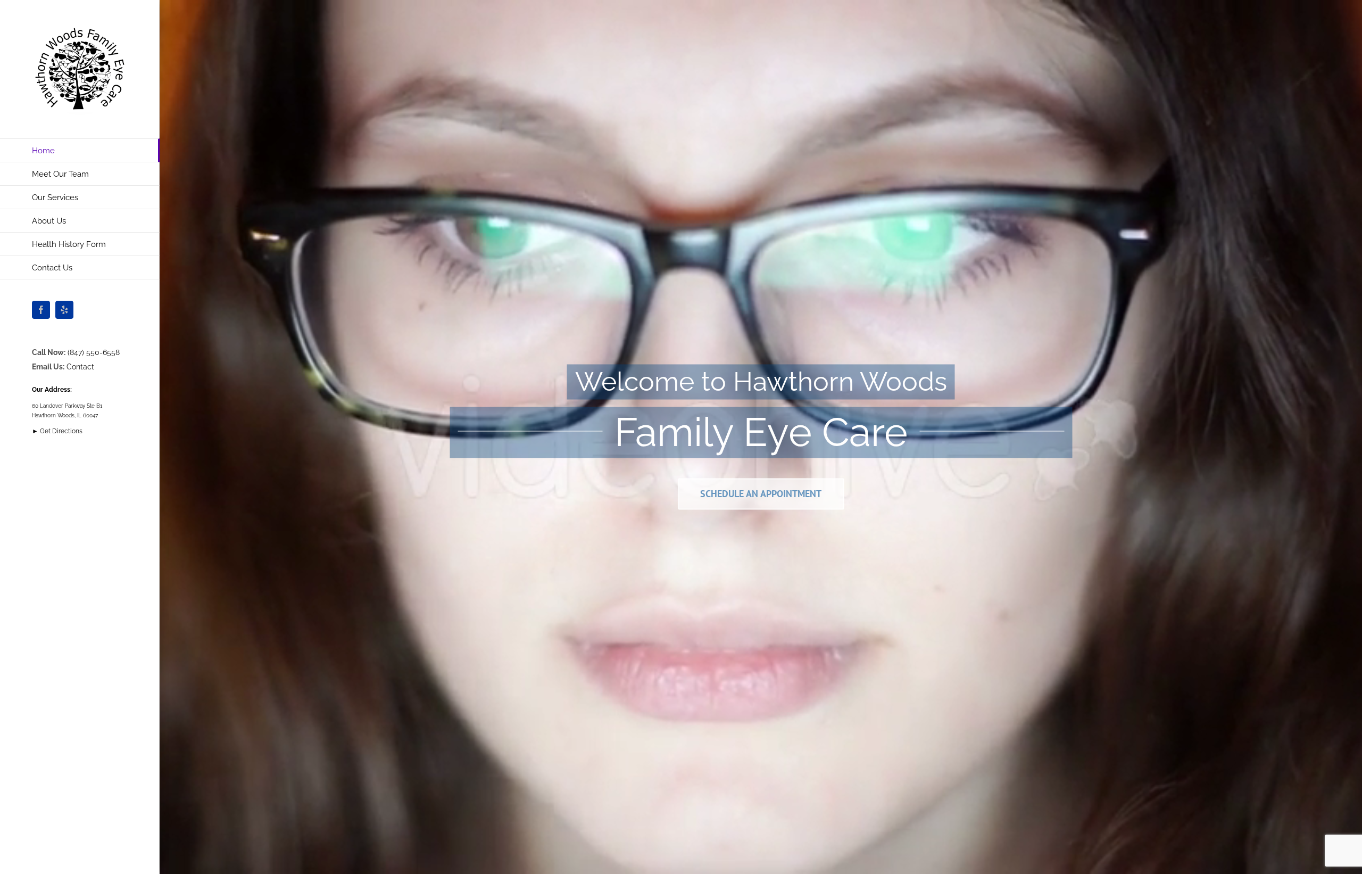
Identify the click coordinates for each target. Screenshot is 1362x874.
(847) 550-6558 (94, 352)
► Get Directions (57, 431)
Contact (80, 366)
